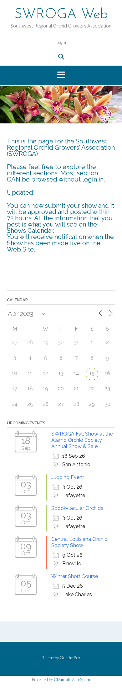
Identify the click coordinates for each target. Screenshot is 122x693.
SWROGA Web (61, 15)
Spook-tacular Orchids (77, 508)
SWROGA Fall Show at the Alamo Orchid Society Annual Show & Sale (82, 440)
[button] (61, 75)
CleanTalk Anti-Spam (72, 679)
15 (91, 373)
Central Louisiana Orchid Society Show (79, 542)
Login (61, 42)
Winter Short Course (74, 576)
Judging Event (67, 477)
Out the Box (70, 657)
